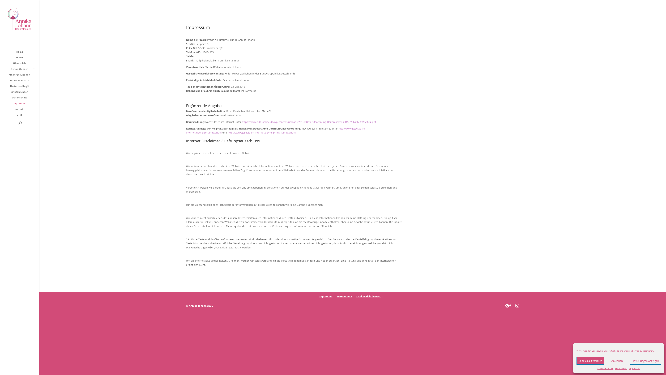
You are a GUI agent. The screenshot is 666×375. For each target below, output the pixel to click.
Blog (19, 115)
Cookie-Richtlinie (605, 368)
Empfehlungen (19, 92)
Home (19, 52)
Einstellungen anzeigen (645, 360)
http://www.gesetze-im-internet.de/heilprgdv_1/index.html (262, 132)
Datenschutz (621, 368)
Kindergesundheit (19, 74)
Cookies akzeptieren (590, 360)
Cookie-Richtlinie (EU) (369, 296)
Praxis (19, 57)
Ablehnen (617, 360)
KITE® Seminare (19, 80)
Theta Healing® (19, 86)
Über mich (19, 63)
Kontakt (19, 109)
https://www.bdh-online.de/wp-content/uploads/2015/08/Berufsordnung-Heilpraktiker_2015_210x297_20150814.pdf (309, 122)
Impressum (634, 368)
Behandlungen (19, 69)
